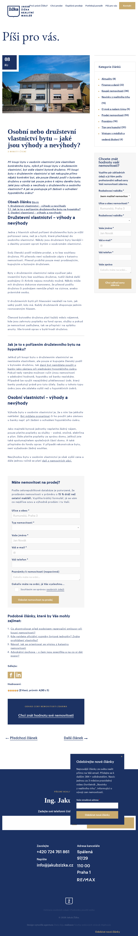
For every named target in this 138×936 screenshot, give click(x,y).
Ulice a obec (20, 510)
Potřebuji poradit (94, 5)
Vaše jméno (20, 535)
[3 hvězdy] (13, 690)
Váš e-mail (19, 547)
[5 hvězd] (17, 690)
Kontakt (127, 5)
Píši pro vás (111, 5)
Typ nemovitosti (23, 522)
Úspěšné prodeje (74, 5)
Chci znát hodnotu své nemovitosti (46, 715)
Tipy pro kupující (111, 127)
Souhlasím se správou (42, 589)
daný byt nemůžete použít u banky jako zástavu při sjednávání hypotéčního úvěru (42, 366)
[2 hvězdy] (11, 690)
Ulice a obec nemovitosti (114, 203)
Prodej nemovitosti (113, 115)
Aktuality (107, 78)
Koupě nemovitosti (113, 90)
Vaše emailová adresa (87, 800)
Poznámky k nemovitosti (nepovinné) (35, 571)
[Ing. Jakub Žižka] (69, 757)
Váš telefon (20, 559)
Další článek (73, 738)
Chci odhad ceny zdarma (115, 283)
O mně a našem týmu (114, 109)
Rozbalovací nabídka (111, 190)
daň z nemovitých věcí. (57, 460)
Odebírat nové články (97, 814)
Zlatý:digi (58, 924)
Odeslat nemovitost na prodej (35, 599)
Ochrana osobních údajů (56, 910)
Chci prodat (56, 5)
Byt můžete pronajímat (35, 416)
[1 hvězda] (9, 690)
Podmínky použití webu (82, 910)
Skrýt (35, 202)
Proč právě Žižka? (39, 5)
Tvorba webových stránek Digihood (92, 924)
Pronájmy (107, 121)
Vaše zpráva (105, 264)
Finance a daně (110, 84)
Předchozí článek (23, 738)
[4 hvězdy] (15, 690)
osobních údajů (55, 589)
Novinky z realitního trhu (116, 96)
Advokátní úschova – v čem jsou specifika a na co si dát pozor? (47, 653)
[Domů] (20, 12)
